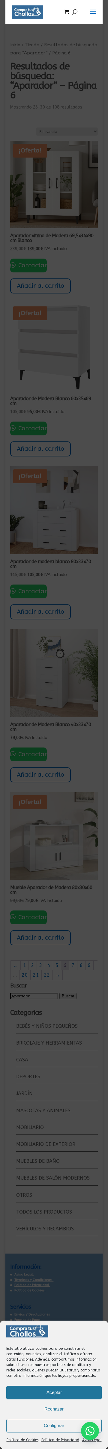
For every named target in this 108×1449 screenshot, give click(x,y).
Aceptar (54, 1392)
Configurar (54, 1425)
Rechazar (54, 1408)
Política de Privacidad (60, 1440)
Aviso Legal (92, 1440)
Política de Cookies (22, 1440)
